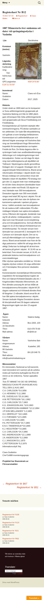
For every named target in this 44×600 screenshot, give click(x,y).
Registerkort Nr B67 (14, 483)
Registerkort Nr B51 (29, 487)
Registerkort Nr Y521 (10, 531)
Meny (4, 3)
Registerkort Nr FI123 (10, 523)
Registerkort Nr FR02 (10, 539)
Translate (19, 573)
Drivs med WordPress (10, 582)
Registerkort (22, 16)
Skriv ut (17, 18)
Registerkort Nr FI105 (10, 515)
